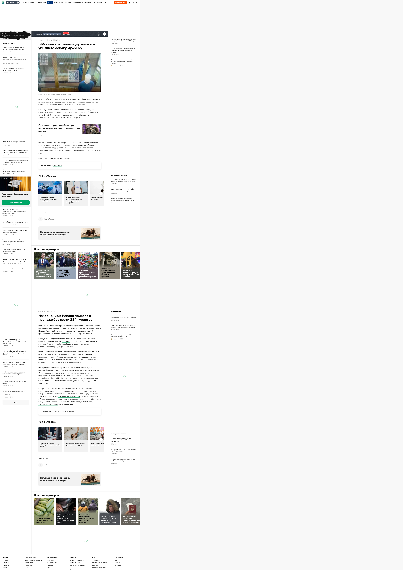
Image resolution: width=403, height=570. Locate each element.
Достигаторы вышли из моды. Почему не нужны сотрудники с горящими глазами (123, 61)
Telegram (57, 165)
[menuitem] (28, 2)
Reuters (59, 343)
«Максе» (70, 430)
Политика (5, 72)
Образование (115, 54)
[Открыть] (15, 2)
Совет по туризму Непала (81, 333)
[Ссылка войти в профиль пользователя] (137, 2)
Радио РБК (11, 2)
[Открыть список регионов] (129, 2)
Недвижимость (7, 225)
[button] (129, 2)
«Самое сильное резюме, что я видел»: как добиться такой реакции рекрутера (124, 316)
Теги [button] (46, 213)
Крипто (5, 155)
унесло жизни (63, 420)
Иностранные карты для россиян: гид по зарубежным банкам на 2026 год (123, 40)
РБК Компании (115, 43)
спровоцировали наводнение (74, 410)
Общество (6, 52)
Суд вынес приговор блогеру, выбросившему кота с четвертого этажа (59, 128)
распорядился (79, 397)
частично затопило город (69, 415)
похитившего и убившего (84, 144)
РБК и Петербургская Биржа (11, 416)
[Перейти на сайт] (15, 35)
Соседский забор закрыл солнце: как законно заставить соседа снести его (123, 326)
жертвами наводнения (48, 423)
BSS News (66, 341)
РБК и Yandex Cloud (8, 63)
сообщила (81, 101)
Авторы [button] (41, 213)
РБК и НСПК (6, 174)
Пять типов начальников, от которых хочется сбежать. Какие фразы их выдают (123, 50)
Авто (4, 244)
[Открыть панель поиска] (133, 2)
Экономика (6, 234)
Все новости (8, 44)
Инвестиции (6, 550)
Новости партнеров (46, 249)
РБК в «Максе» (47, 176)
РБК (39, 379)
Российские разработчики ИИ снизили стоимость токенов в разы (123, 335)
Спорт (4, 145)
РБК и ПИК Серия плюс (9, 263)
